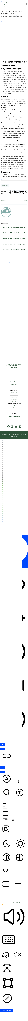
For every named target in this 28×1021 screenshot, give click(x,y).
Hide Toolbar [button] (6, 566)
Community (14, 397)
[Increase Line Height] (2, 767)
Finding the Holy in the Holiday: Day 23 (14, 232)
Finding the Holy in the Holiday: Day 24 (14, 227)
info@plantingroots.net (14, 416)
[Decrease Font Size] (2, 749)
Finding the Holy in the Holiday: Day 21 (14, 244)
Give (14, 407)
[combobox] (4, 487)
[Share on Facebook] (10, 192)
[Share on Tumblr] (23, 192)
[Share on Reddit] (21, 192)
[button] (9, 533)
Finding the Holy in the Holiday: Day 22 (14, 238)
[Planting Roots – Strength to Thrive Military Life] (8, 4)
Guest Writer (4, 16)
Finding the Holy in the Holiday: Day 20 (14, 249)
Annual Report (14, 382)
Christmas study (5, 185)
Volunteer (14, 405)
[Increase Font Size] (2, 744)
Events (14, 401)
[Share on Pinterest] (18, 192)
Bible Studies (19, 16)
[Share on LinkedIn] (15, 192)
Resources (14, 399)
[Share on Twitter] (13, 192)
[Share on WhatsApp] (26, 192)
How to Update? (16, 902)
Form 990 (14, 384)
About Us (14, 392)
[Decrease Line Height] (2, 772)
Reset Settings (6, 1010)
